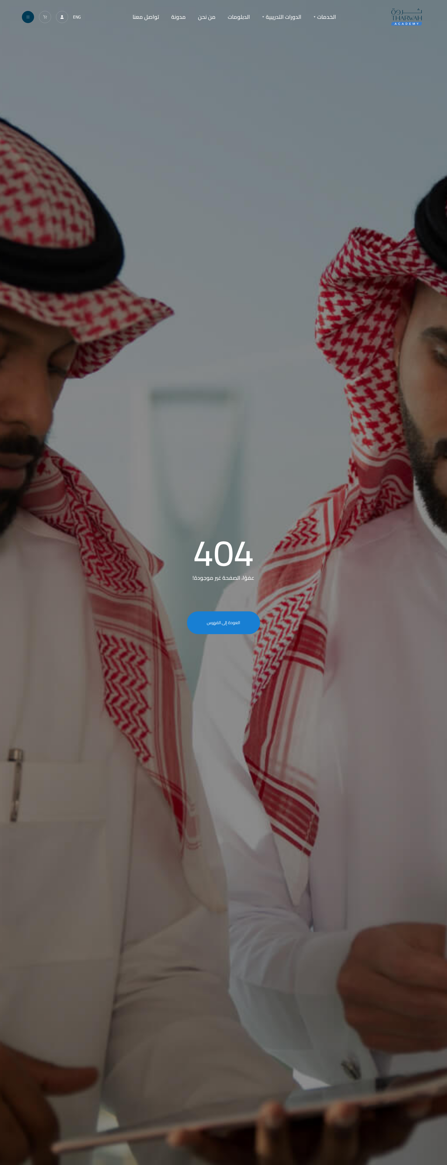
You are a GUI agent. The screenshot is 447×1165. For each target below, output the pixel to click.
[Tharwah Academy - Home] (406, 17)
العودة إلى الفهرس (224, 623)
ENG (77, 17)
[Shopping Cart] (45, 17)
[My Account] (62, 17)
